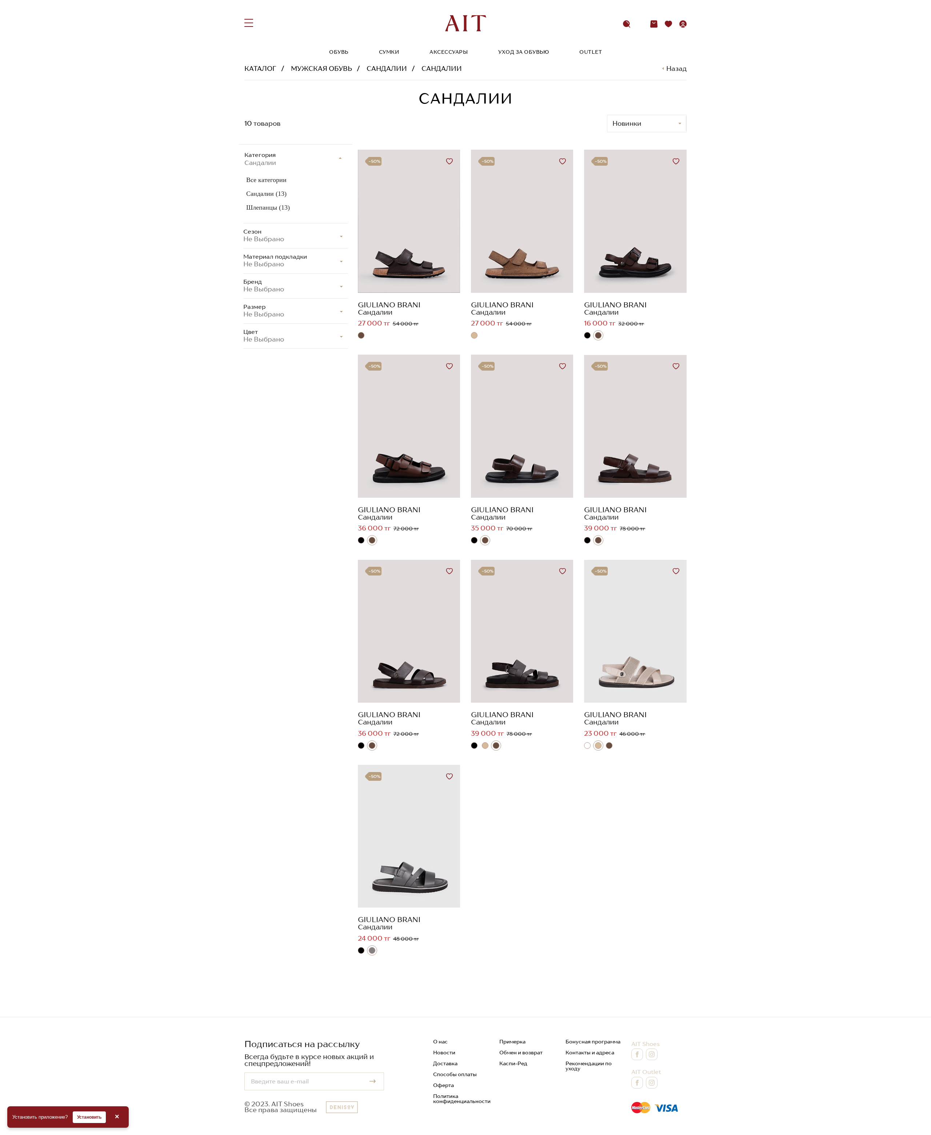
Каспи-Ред (513, 1063)
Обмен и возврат (521, 1052)
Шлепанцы (268, 207)
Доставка (445, 1063)
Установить (89, 1117)
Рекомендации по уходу (589, 1066)
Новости (444, 1052)
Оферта (443, 1085)
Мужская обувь (321, 68)
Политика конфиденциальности (462, 1098)
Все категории (266, 179)
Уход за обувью (523, 52)
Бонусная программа (593, 1041)
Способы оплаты (455, 1074)
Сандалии (387, 68)
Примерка (512, 1041)
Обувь (338, 52)
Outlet (590, 52)
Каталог (260, 68)
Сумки (389, 52)
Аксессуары (448, 52)
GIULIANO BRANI (389, 305)
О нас (440, 1041)
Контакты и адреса (590, 1052)
